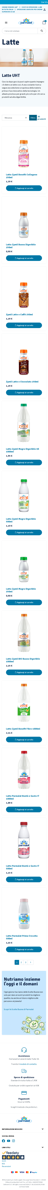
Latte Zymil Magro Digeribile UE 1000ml (22, 450)
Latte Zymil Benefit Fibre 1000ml (23, 728)
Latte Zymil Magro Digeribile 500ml (21, 520)
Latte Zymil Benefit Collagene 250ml (21, 176)
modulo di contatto (28, 1064)
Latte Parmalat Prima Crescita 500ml (22, 937)
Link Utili (6, 1147)
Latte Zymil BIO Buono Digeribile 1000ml (23, 660)
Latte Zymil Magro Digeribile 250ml (21, 590)
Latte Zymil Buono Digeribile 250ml (21, 246)
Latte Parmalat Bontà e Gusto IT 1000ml (22, 797)
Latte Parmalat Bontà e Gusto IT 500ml (22, 867)
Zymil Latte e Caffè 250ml (19, 314)
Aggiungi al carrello (25, 188)
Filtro (33, 118)
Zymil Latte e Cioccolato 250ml (22, 381)
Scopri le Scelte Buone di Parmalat (19, 1009)
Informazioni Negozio (12, 1129)
